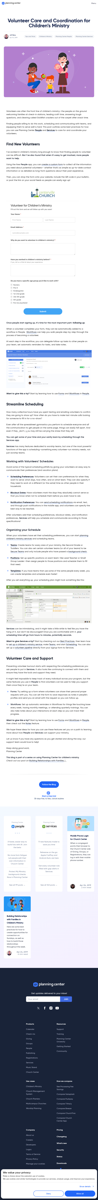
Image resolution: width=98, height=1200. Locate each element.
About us (30, 1135)
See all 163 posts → (49, 885)
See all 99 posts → (17, 885)
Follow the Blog (49, 784)
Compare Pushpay (65, 1099)
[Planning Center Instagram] (51, 1008)
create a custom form (52, 164)
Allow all (80, 1193)
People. (85, 393)
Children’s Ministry (34, 1086)
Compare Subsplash (65, 1094)
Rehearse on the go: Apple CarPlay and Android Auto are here (49, 855)
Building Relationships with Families (46, 760)
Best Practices (67, 641)
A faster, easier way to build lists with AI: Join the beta (17, 845)
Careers (29, 1140)
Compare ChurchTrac (66, 1113)
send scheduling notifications (58, 502)
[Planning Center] (11, 3)
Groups (29, 1043)
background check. (77, 551)
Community (62, 1051)
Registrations (32, 1058)
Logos (28, 1149)
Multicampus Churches (36, 1103)
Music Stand (31, 1067)
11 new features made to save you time (49, 843)
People (85, 720)
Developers (31, 1145)
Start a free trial (49, 796)
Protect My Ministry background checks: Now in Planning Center (17, 874)
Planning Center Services (84, 36)
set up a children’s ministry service (25, 644)
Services (29, 1062)
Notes (28, 723)
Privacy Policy (32, 1159)
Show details (85, 1186)
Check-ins (30, 1034)
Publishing (30, 1053)
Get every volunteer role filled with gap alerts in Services (49, 869)
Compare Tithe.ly (64, 1104)
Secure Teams (17, 551)
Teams (52, 644)
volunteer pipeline (23, 647)
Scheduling (71, 644)
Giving (29, 1039)
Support (60, 1029)
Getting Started (64, 1046)
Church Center (32, 1072)
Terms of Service (33, 1154)
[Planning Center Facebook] (45, 1008)
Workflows (31, 332)
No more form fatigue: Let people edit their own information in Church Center (17, 859)
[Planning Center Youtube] (57, 1008)
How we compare (64, 1081)
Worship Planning (33, 1108)
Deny (48, 1193)
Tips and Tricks (30, 36)
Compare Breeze (64, 1108)
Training (60, 1034)
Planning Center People (64, 36)
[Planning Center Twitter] (38, 1008)
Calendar (30, 1029)
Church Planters (33, 1099)
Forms (61, 393)
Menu (93, 3)
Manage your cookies (35, 1164)
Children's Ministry (45, 36)
